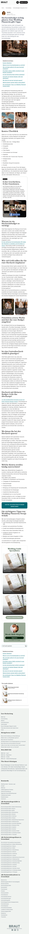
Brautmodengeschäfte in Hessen (8, 817)
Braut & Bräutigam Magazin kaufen (8, 726)
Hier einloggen (17, 640)
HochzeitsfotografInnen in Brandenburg (10, 849)
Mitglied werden (23, 2)
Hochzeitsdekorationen (6, 896)
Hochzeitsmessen (5, 722)
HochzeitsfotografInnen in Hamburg (9, 853)
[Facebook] (12, 930)
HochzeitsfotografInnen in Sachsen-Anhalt (10, 868)
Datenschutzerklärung (6, 791)
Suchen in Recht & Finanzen (14, 617)
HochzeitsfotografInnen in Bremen (8, 851)
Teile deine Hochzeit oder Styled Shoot (9, 728)
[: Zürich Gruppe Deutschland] (14, 584)
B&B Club (3, 717)
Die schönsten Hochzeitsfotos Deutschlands (10, 842)
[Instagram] (18, 930)
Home (2, 729)
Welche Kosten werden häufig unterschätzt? (14, 82)
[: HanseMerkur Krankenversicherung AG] (14, 563)
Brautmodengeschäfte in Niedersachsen (10, 821)
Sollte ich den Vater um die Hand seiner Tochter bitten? (13, 745)
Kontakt (2, 786)
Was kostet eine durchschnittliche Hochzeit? (11, 743)
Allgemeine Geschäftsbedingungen (8, 793)
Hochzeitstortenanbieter (6, 907)
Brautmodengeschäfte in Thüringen (9, 834)
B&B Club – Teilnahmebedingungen (9, 758)
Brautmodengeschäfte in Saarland (8, 827)
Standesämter (4, 915)
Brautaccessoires (5, 883)
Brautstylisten (4, 887)
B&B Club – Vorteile (5, 756)
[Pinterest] (15, 930)
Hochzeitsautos (4, 894)
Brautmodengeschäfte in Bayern (8, 808)
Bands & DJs (4, 880)
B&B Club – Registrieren (6, 755)
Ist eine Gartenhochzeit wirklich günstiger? (14, 74)
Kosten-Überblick (7, 63)
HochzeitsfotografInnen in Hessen (8, 855)
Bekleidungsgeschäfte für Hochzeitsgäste (10, 881)
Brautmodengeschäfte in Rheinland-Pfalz (10, 825)
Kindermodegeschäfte (6, 911)
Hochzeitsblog (4, 718)
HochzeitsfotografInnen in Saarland (9, 864)
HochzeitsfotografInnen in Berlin (8, 848)
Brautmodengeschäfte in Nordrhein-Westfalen (11, 823)
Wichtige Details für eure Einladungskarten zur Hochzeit (13, 741)
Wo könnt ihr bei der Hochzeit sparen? (12, 80)
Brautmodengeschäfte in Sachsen (8, 829)
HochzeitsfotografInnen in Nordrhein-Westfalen (11, 861)
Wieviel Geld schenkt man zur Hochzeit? (10, 747)
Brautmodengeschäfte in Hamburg (8, 816)
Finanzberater (4, 889)
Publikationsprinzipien (6, 795)
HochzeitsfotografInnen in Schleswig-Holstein (11, 870)
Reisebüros (3, 913)
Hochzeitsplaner (4, 905)
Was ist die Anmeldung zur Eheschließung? (10, 736)
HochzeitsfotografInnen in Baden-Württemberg (11, 844)
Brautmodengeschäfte (6, 885)
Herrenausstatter (4, 892)
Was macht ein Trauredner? (7, 739)
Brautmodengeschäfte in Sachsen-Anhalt (10, 830)
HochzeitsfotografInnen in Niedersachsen (10, 859)
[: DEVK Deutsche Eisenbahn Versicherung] (14, 605)
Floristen (3, 891)
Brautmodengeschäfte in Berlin (8, 810)
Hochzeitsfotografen (5, 900)
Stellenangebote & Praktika (7, 789)
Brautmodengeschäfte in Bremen (8, 814)
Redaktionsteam (4, 797)
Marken (2, 720)
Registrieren (14, 637)
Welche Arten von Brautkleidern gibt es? (10, 737)
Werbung (3, 787)
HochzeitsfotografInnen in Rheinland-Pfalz (10, 862)
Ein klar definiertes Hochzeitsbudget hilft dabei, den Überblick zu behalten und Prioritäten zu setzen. (14, 243)
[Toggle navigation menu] (17, 2)
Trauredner (3, 916)
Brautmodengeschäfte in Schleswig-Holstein (11, 832)
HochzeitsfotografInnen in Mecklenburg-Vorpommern (12, 857)
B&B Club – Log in (5, 753)
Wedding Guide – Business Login (8, 784)
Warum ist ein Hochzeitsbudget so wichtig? (14, 65)
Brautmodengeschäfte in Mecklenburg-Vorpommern (12, 819)
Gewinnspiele (4, 724)
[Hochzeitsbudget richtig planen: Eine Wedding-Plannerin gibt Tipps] (4, 2)
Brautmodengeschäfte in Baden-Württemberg (11, 806)
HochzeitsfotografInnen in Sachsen (9, 866)
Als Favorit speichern (7, 646)
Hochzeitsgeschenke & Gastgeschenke (9, 902)
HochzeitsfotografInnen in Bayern (8, 846)
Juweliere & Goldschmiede (7, 909)
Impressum (3, 798)
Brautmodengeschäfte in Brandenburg (9, 812)
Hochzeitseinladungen (6, 898)
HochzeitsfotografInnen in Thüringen (9, 872)
